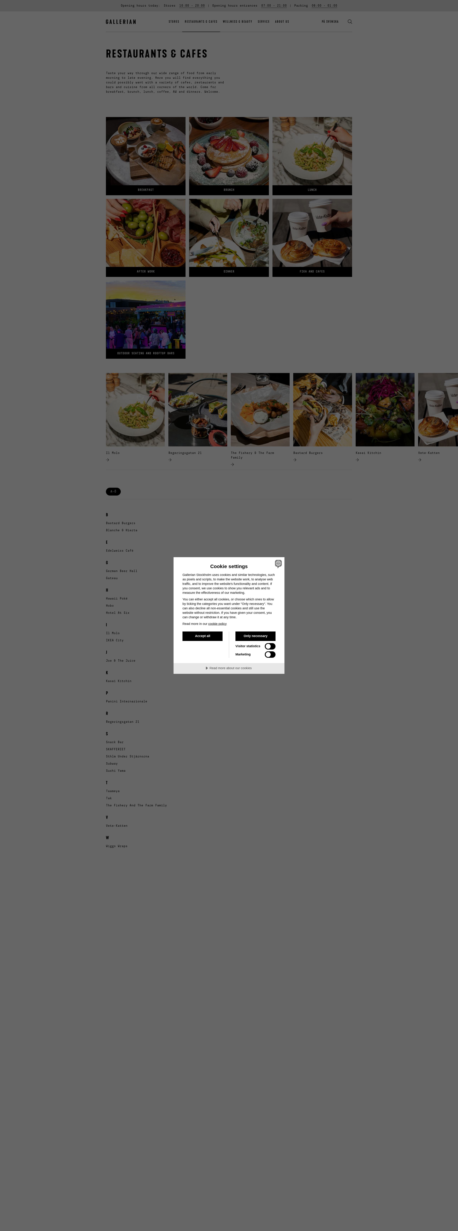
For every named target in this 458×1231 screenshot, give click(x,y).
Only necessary (255, 636)
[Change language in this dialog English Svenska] (277, 564)
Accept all (202, 636)
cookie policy (217, 624)
